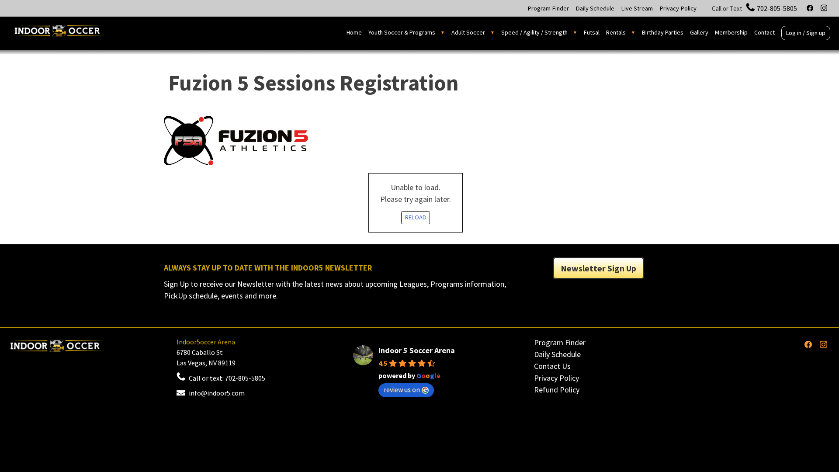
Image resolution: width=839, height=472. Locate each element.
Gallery (699, 32)
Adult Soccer (468, 32)
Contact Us (552, 366)
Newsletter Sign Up (598, 268)
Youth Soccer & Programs (401, 32)
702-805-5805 (777, 8)
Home (354, 32)
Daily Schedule (595, 8)
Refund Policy (556, 390)
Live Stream (637, 8)
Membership (731, 32)
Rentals (616, 32)
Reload (415, 217)
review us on (402, 389)
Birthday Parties (662, 32)
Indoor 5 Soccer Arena (416, 350)
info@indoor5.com (217, 393)
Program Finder (548, 8)
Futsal (592, 32)
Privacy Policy (678, 8)
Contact (764, 32)
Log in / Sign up (805, 33)
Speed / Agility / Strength (534, 32)
